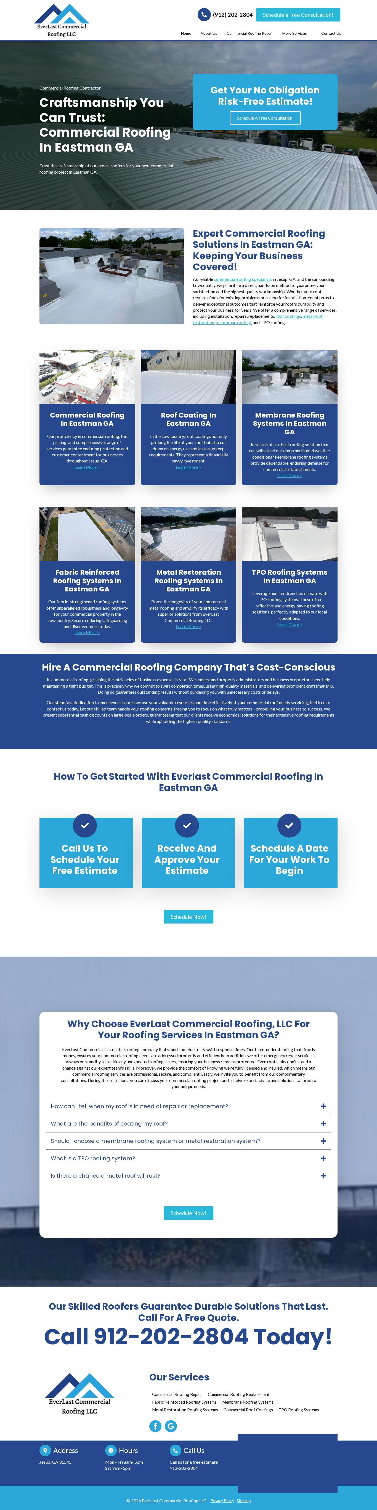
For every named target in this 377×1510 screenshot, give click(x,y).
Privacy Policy (222, 1500)
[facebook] (155, 1426)
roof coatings (288, 316)
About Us (209, 33)
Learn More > (87, 467)
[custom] (171, 1426)
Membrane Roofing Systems (248, 1401)
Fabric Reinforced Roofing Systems (184, 1401)
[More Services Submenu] (310, 33)
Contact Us (331, 33)
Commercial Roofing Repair (250, 33)
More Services (294, 33)
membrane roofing (233, 322)
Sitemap (244, 1500)
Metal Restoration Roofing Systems (185, 1409)
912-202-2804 (184, 1468)
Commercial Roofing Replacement (239, 1394)
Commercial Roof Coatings (248, 1409)
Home (186, 33)
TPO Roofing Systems (298, 1409)
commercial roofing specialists (243, 279)
